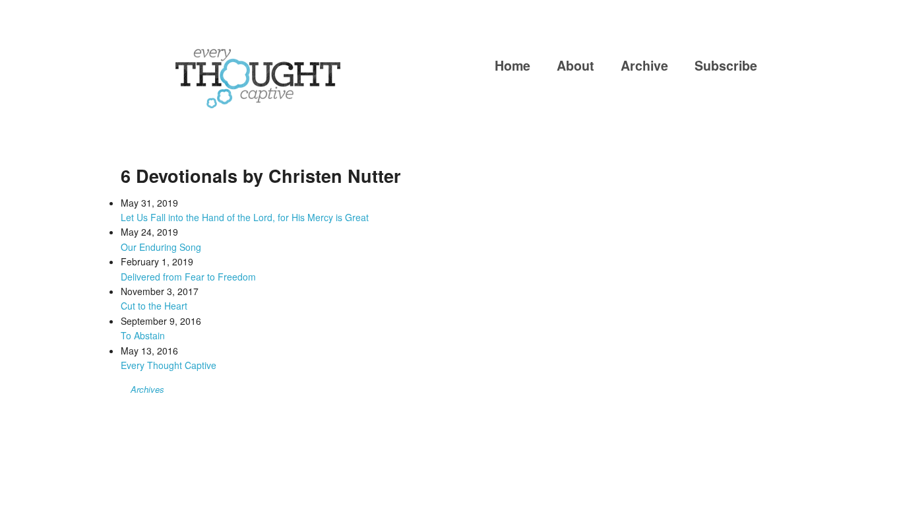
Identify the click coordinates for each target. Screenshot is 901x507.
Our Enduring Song (161, 247)
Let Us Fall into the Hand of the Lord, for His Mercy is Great (245, 217)
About (575, 65)
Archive (644, 65)
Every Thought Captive (168, 365)
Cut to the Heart (154, 305)
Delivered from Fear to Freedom (188, 276)
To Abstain (143, 335)
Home (512, 65)
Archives (147, 389)
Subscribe (726, 65)
